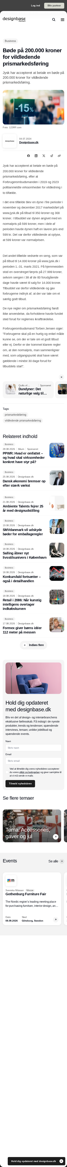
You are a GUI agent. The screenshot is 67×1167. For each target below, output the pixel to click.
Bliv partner (54, 5)
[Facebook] (28, 156)
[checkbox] (6, 772)
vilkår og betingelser (29, 772)
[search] (53, 19)
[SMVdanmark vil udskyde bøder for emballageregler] (33, 527)
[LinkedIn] (36, 156)
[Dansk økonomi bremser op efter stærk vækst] (33, 479)
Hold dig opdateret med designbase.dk (34, 1161)
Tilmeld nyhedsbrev (20, 783)
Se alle (53, 861)
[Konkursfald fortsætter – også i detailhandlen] (33, 574)
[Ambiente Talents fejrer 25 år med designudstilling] (33, 504)
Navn (8, 741)
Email (8, 754)
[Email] (51, 156)
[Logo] (14, 19)
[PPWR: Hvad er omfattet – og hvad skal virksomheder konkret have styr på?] (33, 453)
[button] (61, 377)
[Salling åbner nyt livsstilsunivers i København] (33, 551)
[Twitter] (44, 156)
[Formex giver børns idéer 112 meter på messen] (33, 625)
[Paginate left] (5, 826)
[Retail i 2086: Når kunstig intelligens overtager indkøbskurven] (33, 600)
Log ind (35, 5)
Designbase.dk (28, 142)
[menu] (62, 19)
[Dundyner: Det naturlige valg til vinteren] (28, 389)
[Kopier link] (59, 156)
